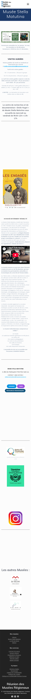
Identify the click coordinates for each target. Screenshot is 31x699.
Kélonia (14, 637)
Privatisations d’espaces (14, 655)
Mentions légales (14, 669)
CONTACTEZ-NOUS (14, 651)
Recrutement (14, 671)
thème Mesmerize (22, 693)
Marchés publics (14, 658)
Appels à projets (14, 660)
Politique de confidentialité (14, 672)
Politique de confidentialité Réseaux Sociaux (14, 676)
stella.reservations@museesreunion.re (16, 66)
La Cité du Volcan (14, 641)
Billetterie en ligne (14, 657)
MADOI (14, 643)
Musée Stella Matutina (14, 639)
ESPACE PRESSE (14, 653)
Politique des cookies (14, 674)
